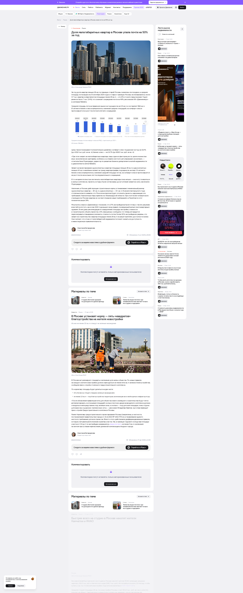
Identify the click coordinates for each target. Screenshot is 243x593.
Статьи (125, 297)
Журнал (108, 7)
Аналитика (131, 297)
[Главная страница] (63, 7)
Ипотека (169, 251)
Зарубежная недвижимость (165, 196)
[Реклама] (171, 93)
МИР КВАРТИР (128, 589)
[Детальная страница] (90, 300)
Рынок (84, 28)
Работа (90, 7)
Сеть (83, 7)
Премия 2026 (138, 7)
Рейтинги (99, 7)
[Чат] (176, 7)
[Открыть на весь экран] (146, 121)
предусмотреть (116, 424)
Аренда (90, 297)
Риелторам (161, 39)
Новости (83, 297)
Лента (77, 7)
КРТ (159, 239)
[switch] (166, 34)
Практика (160, 291)
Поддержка (127, 7)
